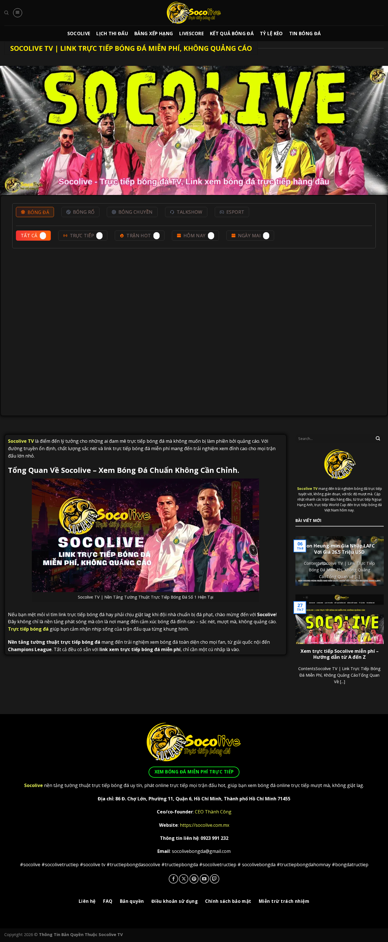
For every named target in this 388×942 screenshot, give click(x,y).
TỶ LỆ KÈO (271, 33)
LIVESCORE (191, 33)
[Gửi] (378, 438)
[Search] (6, 12)
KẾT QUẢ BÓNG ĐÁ (232, 33)
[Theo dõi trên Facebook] (173, 879)
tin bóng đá (305, 33)
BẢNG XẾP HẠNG (153, 33)
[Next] (379, 565)
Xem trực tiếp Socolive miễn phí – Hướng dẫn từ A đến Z (340, 654)
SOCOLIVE (78, 33)
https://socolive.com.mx (204, 825)
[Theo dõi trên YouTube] (204, 879)
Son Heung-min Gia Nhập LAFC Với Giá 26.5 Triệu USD (339, 549)
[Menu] (17, 12)
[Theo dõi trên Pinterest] (194, 879)
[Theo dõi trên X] (183, 879)
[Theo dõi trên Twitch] (214, 879)
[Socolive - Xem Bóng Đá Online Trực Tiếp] (194, 12)
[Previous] (300, 565)
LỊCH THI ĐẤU (112, 33)
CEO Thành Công (213, 812)
